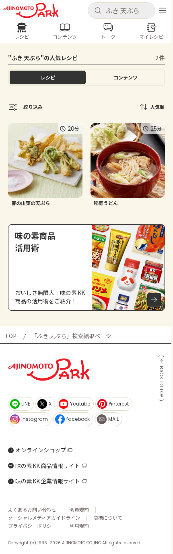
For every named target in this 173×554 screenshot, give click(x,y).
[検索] (98, 11)
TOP (10, 336)
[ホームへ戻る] (31, 10)
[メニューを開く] (162, 10)
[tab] (125, 77)
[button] (121, 10)
